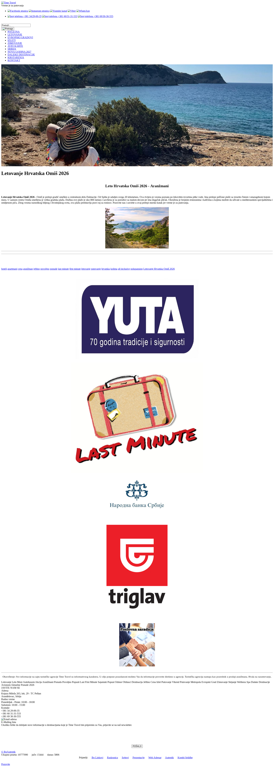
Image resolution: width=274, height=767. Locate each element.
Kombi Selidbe (185, 757)
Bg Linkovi (97, 757)
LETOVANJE (15, 34)
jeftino (36, 268)
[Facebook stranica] (18, 11)
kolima (114, 268)
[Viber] (72, 11)
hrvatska (105, 268)
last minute (63, 268)
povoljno (44, 268)
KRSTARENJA (16, 57)
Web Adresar (154, 757)
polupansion (136, 268)
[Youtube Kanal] (58, 11)
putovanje (96, 268)
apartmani (12, 268)
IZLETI (12, 40)
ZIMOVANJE (15, 43)
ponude (53, 268)
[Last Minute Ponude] (137, 472)
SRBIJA (12, 49)
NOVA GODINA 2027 (19, 51)
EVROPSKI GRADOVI (20, 37)
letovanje (85, 268)
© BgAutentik (8, 751)
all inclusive (124, 268)
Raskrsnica (112, 757)
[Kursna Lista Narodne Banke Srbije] (137, 509)
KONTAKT (14, 60)
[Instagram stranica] (39, 11)
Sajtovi (125, 757)
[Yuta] (137, 358)
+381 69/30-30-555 (103, 16)
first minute (75, 268)
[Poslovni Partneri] (137, 665)
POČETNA (14, 31)
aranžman (28, 268)
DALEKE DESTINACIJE (21, 54)
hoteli (4, 268)
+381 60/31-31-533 (67, 16)
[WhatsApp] (83, 11)
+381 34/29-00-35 (32, 16)
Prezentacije (139, 757)
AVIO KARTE (15, 46)
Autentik (169, 757)
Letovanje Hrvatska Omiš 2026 (159, 268)
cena (20, 268)
